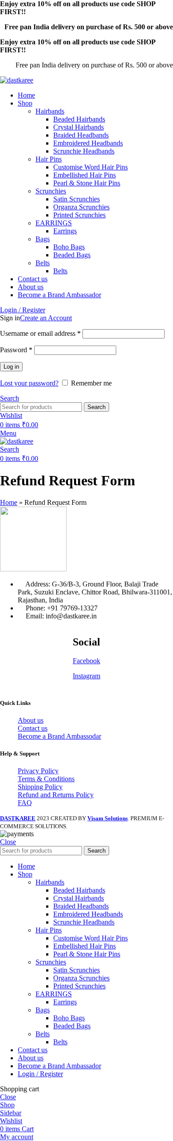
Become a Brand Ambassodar (59, 736)
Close (8, 842)
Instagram (86, 676)
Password (16, 350)
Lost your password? (29, 383)
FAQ (25, 803)
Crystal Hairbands (78, 127)
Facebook (86, 661)
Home (8, 502)
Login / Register (40, 1074)
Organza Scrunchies (81, 207)
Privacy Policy (38, 771)
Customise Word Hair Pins (90, 167)
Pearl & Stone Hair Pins (86, 183)
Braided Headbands (81, 135)
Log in (11, 366)
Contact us (32, 728)
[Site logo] (16, 80)
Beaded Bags (71, 255)
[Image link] (33, 569)
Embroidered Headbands (88, 143)
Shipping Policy (40, 787)
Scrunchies (50, 191)
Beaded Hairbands (79, 119)
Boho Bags (69, 247)
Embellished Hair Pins (84, 175)
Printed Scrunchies (79, 215)
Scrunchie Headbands (83, 151)
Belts (42, 263)
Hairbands (49, 111)
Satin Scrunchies (76, 199)
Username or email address (40, 333)
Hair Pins (48, 159)
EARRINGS (53, 223)
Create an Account (46, 318)
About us (30, 720)
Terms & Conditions (46, 779)
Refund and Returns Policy (56, 795)
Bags (42, 239)
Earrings (65, 231)
